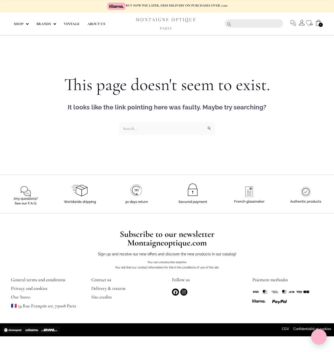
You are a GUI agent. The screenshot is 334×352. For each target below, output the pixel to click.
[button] (319, 337)
